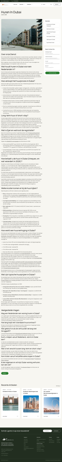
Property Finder (25, 165)
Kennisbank (26, 446)
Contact (50, 439)
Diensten (26, 442)
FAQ (24, 445)
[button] (22, 4)
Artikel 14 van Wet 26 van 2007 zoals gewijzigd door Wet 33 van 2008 (26, 262)
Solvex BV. (52, 460)
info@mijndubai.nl (4, 453)
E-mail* (46, 61)
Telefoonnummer (48, 56)
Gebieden (26, 440)
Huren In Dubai (39, 443)
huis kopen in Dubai (29, 358)
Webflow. (59, 460)
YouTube (58, 442)
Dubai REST (37, 102)
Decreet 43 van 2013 (9, 76)
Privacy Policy (51, 440)
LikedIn (58, 440)
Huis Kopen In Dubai (41, 442)
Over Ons (25, 439)
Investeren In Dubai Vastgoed (40, 447)
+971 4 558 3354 (4, 455)
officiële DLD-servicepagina (12, 141)
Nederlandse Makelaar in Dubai (29, 449)
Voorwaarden (51, 442)
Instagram (59, 439)
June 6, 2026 (4, 14)
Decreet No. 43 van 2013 (6, 236)
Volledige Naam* (48, 51)
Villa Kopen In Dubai (40, 451)
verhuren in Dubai (5, 64)
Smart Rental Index (26, 253)
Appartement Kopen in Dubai (41, 440)
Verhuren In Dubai (40, 449)
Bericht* (47, 65)
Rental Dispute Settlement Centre (11, 268)
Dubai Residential (23, 195)
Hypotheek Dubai (40, 445)
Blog (25, 443)
